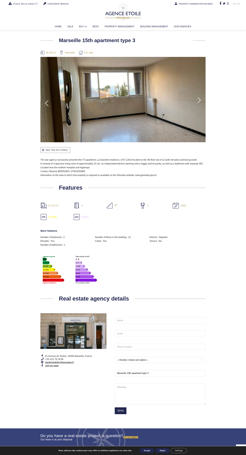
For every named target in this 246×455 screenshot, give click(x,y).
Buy (81, 26)
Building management (154, 26)
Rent (96, 26)
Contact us (130, 437)
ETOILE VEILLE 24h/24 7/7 (25, 4)
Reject (162, 450)
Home (58, 26)
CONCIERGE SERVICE (58, 4)
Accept (147, 450)
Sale (70, 26)
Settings (179, 450)
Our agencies (182, 26)
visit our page (52, 365)
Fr (234, 4)
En (238, 4)
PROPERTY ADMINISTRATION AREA (196, 4)
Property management (120, 26)
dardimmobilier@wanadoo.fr (59, 362)
